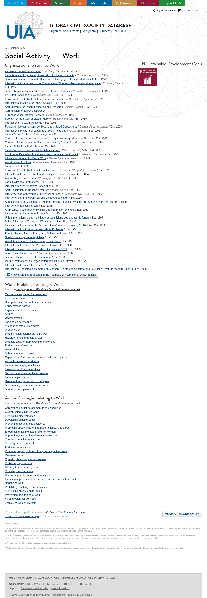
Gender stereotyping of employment (26, 294)
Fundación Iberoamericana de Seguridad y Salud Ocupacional (41, 126)
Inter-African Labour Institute (21, 205)
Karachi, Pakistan (49, 253)
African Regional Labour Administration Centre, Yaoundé (38, 91)
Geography (89, 31)
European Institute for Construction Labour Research (36, 99)
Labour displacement (17, 377)
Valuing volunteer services (20, 498)
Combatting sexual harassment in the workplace (33, 407)
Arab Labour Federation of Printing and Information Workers (40, 209)
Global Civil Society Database (90, 25)
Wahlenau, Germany (92, 154)
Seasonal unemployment (19, 389)
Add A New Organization (183, 513)
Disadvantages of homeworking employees (30, 341)
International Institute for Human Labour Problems (34, 229)
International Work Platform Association (28, 186)
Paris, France (35, 146)
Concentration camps (17, 306)
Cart (183, 10)
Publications (39, 2)
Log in (159, 10)
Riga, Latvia (70, 221)
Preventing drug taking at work (23, 494)
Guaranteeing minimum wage (22, 411)
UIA (20, 23)
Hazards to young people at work (24, 337)
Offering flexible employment (22, 467)
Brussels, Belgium (79, 99)
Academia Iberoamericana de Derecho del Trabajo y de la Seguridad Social (49, 79)
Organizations (59, 31)
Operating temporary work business (25, 459)
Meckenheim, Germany (62, 158)
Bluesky (88, 584)
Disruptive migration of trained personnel (28, 302)
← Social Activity (15, 47)
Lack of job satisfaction (18, 321)
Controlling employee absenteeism (25, 439)
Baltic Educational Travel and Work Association (33, 221)
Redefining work (14, 482)
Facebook (55, 584)
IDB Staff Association (17, 94)
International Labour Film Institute (24, 265)
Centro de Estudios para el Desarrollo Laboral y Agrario (37, 142)
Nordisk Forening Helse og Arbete (24, 237)
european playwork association (23, 71)
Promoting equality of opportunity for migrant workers (36, 451)
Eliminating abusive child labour (23, 490)
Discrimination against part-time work (26, 333)
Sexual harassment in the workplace (26, 373)
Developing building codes (20, 419)
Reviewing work (14, 455)
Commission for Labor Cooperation (25, 110)
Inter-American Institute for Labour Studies (30, 213)
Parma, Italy (53, 114)
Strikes (9, 313)
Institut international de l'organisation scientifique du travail (39, 261)
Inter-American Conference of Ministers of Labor (33, 193)
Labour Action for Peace (19, 134)
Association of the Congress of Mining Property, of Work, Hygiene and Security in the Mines (59, 201)
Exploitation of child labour (20, 310)
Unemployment (14, 317)
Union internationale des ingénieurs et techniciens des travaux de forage (47, 217)
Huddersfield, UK (63, 118)
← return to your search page (22, 516)
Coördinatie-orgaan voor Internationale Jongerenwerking (37, 138)
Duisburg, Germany (114, 83)
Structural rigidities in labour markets (26, 385)
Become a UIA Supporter (34, 588)
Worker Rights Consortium (20, 178)
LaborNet (10, 166)
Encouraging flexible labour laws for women (30, 431)
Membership (99, 2)
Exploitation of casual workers (22, 369)
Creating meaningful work (20, 443)
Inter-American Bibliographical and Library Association (36, 197)
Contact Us (38, 584)
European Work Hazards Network (24, 114)
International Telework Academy (23, 122)
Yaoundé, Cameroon (85, 91)
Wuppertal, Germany (84, 170)
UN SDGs (119, 31)
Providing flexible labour (19, 471)
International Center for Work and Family (28, 174)
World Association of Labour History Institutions (33, 241)
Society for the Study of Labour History (28, 118)
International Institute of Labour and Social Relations (35, 130)
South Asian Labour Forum (20, 253)
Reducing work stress (17, 447)
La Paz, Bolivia (80, 142)
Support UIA (172, 2)
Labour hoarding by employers (22, 365)
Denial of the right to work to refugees (27, 381)
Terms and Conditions (80, 594)
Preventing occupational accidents (25, 423)
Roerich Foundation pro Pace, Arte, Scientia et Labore (36, 233)
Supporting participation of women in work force (32, 435)
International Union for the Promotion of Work (31, 245)
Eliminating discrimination (20, 415)
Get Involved (124, 2)
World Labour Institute (18, 162)
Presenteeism (13, 329)
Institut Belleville (14, 146)
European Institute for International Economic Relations (37, 170)
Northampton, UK (46, 134)
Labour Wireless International (22, 181)
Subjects (104, 31)
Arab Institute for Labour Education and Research (34, 106)
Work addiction (13, 349)
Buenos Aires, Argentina (94, 126)
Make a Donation (60, 588)
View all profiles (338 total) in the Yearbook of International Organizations (53, 274)
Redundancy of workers (19, 345)
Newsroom (148, 2)
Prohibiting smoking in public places (26, 487)
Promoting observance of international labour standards (37, 427)
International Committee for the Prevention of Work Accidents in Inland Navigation (53, 83)
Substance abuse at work (20, 353)
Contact (171, 10)
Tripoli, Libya (59, 189)
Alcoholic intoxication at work (22, 361)
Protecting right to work (18, 463)
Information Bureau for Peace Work (25, 158)
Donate (194, 10)
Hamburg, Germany (54, 71)
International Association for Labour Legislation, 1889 (36, 249)
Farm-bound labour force (19, 298)
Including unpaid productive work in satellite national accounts (41, 479)
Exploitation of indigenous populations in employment (36, 357)
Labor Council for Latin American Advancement (32, 150)
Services (60, 2)
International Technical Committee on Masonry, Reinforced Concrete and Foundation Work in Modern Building (69, 268)
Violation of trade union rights (22, 325)
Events (78, 2)
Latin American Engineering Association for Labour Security (39, 75)
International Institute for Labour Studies (28, 102)
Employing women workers (20, 502)
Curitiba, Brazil (85, 75)
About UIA (15, 2)
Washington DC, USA (45, 94)
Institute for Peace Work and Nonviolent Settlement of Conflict (41, 154)
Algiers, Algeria (74, 106)
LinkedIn (72, 584)
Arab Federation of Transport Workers (27, 189)
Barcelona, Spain (65, 174)
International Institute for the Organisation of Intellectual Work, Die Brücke (48, 225)
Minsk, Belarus (77, 130)
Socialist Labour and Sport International (28, 257)
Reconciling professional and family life (28, 475)
